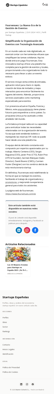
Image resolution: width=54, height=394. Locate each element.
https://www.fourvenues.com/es (20, 193)
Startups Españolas (16, 32)
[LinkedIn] (21, 384)
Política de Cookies (10, 372)
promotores (11, 182)
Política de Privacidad (11, 367)
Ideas (5, 322)
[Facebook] (35, 230)
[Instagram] (27, 230)
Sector (5, 327)
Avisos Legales (9, 349)
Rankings (6, 331)
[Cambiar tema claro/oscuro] (43, 4)
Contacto (6, 345)
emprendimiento (25, 109)
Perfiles (6, 317)
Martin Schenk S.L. (23, 390)
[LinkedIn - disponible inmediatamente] (19, 230)
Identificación (8, 354)
